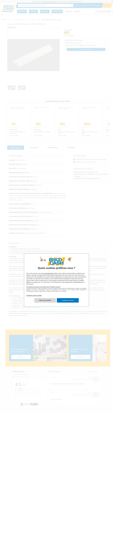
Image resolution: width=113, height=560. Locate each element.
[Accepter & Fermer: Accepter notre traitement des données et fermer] (68, 300)
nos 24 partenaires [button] (47, 273)
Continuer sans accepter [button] (34, 294)
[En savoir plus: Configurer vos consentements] (45, 300)
